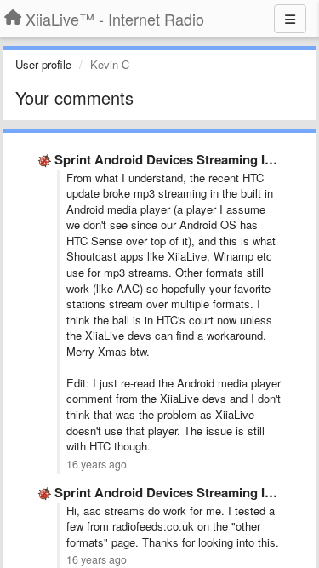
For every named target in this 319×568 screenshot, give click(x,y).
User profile (43, 64)
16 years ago (96, 464)
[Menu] (290, 18)
